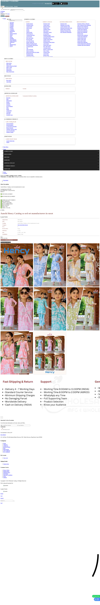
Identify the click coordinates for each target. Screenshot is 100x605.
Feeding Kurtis (29, 23)
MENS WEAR (9, 61)
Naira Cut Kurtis (30, 50)
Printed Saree (46, 28)
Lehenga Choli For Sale (11, 129)
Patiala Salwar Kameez (65, 29)
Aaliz (11, 36)
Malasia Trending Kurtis (31, 43)
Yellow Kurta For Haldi (11, 66)
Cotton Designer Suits (65, 26)
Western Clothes (9, 132)
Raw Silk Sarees (46, 46)
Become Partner (6, 447)
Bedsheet (8, 88)
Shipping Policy (6, 472)
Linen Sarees (46, 43)
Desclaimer (5, 473)
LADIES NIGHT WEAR (11, 139)
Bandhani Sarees (47, 35)
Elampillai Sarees (47, 38)
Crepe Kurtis (29, 36)
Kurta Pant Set (29, 33)
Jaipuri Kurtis (29, 32)
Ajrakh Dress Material (82, 29)
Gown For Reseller (10, 130)
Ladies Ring (9, 110)
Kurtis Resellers (9, 125)
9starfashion (12, 31)
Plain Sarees (46, 30)
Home (4, 18)
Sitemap (5, 477)
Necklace (8, 105)
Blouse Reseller (9, 128)
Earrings (8, 103)
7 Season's (12, 30)
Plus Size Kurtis (29, 38)
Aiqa (11, 47)
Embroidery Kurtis (30, 56)
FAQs (4, 476)
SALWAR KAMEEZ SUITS (66, 21)
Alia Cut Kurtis (29, 49)
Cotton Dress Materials (82, 36)
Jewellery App (9, 115)
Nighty (7, 142)
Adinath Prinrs (13, 44)
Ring (7, 99)
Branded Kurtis (29, 53)
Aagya (11, 32)
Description (5, 180)
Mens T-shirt (9, 67)
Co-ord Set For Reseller (11, 126)
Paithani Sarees (46, 40)
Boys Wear (8, 80)
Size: (2, 237)
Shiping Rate (6, 464)
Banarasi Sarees (46, 26)
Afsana (11, 45)
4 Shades (12, 26)
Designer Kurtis (29, 25)
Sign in (11, 6)
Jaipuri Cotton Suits (81, 39)
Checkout (7, 16)
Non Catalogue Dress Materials (84, 25)
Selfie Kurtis (29, 28)
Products (5, 173)
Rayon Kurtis (29, 39)
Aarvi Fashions (13, 39)
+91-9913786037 (5, 1)
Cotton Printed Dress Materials (84, 43)
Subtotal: (2, 15)
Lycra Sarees (46, 33)
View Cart (3, 16)
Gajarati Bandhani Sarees (48, 36)
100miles (12, 23)
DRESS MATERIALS (81, 21)
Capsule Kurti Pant (30, 35)
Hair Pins (8, 113)
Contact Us (7, 6)
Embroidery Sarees (47, 32)
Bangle (7, 102)
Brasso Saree (46, 55)
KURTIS (28, 21)
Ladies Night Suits (10, 140)
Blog (4, 448)
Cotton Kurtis (29, 26)
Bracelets (8, 97)
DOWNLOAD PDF (6, 242)
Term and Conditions (7, 475)
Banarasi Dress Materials (82, 26)
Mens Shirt (8, 64)
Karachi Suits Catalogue (82, 35)
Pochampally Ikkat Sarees (48, 42)
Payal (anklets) (9, 106)
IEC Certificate (6, 451)
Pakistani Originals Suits (65, 30)
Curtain (24, 88)
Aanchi (11, 37)
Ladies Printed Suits (81, 38)
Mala (7, 107)
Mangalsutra (9, 100)
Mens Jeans (8, 68)
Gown (27, 29)
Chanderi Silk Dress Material (83, 45)
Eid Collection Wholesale (65, 32)
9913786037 (3, 434)
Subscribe (3, 426)
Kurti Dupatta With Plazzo (32, 45)
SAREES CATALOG (47, 21)
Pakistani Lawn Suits (64, 25)
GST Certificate (6, 450)
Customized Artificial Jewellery (30, 96)
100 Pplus (12, 22)
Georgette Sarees (47, 48)
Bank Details (6, 449)
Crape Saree (46, 53)
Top (27, 48)
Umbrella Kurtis (29, 55)
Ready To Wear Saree (48, 49)
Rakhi (7, 109)
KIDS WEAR (9, 78)
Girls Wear (8, 81)
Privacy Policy (6, 470)
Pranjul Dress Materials (82, 30)
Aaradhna (12, 38)
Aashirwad (12, 42)
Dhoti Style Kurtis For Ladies (32, 52)
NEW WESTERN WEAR (23, 225)
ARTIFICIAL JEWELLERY (12, 96)
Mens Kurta (8, 63)
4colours (11, 27)
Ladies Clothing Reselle (11, 121)
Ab (10, 43)
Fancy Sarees (46, 50)
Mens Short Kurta (10, 71)
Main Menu (5, 147)
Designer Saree (46, 23)
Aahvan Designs (13, 33)
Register (16, 6)
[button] (50, 603)
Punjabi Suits (80, 33)
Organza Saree (46, 52)
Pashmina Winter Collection (83, 23)
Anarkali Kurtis (29, 46)
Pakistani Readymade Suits (66, 28)
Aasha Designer (13, 41)
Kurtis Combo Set (30, 42)
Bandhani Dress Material (82, 28)
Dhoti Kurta (9, 70)
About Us (5, 444)
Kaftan (27, 30)
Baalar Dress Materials (82, 32)
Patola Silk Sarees (47, 45)
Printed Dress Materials (82, 42)
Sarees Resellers (9, 123)
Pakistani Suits (63, 23)
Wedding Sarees (46, 29)
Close (8, 13)
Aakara (11, 34)
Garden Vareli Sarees (47, 39)
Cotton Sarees (46, 25)
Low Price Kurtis (30, 40)
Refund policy (6, 471)
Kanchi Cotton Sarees (48, 56)
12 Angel (12, 25)
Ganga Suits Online (81, 40)
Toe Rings (8, 112)
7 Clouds (12, 28)
